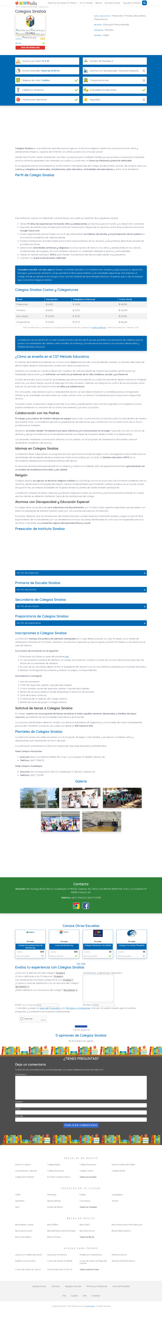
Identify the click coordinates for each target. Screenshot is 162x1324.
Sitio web (19, 1116)
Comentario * (21, 1074)
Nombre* (87, 1004)
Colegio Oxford (86, 1171)
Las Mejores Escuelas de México (29, 7)
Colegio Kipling (53, 1164)
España (74, 1296)
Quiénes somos (39, 1286)
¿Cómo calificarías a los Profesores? (34, 976)
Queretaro (19, 1201)
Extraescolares (112, 2)
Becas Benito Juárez (24, 1224)
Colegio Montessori (88, 1164)
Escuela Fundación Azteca (58, 1177)
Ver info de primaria (81, 590)
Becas (98, 2)
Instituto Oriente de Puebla (123, 1164)
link (67, 656)
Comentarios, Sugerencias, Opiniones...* (103, 972)
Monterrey (51, 1194)
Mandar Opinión (81, 1026)
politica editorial (99, 327)
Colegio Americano (55, 1171)
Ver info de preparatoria (81, 623)
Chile (84, 1296)
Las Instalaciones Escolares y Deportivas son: (38, 979)
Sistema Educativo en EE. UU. (59, 1269)
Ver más (81, 963)
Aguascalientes (54, 1201)
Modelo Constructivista (25, 1261)
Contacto (55, 1286)
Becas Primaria (53, 1237)
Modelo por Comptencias (91, 1254)
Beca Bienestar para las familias (61, 1231)
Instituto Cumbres (23, 1164)
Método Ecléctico (119, 1254)
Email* (25, 1004)
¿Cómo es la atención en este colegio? (35, 972)
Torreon (115, 1201)
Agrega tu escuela (73, 1286)
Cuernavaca (85, 1201)
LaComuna (90, 1306)
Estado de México (55, 1207)
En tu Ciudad (86, 2)
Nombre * (19, 1102)
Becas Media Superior (121, 1231)
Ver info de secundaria (81, 606)
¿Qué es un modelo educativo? (28, 1254)
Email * (18, 1109)
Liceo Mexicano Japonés (26, 1171)
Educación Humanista (57, 1254)
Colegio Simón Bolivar (24, 1177)
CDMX (17, 1194)
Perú (64, 1296)
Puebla (83, 1194)
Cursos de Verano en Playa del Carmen (93, 1262)
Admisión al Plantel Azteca (123, 1261)
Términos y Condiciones (78, 1008)
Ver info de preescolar (81, 573)
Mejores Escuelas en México (62, 2)
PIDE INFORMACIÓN (30, 48)
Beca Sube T (85, 1224)
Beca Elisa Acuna (87, 1231)
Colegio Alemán (118, 1171)
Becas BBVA (52, 1224)
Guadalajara (117, 1194)
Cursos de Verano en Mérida (59, 1261)
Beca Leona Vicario (23, 1231)
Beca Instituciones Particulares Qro (127, 1224)
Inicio (17, 7)
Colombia (95, 1296)
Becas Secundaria (23, 1237)
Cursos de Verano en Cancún (28, 1269)
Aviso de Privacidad (50, 1008)
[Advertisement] (70, 30)
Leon (17, 1207)
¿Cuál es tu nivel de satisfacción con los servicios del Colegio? (47, 983)
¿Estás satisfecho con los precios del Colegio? (39, 990)
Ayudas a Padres (132, 2)
